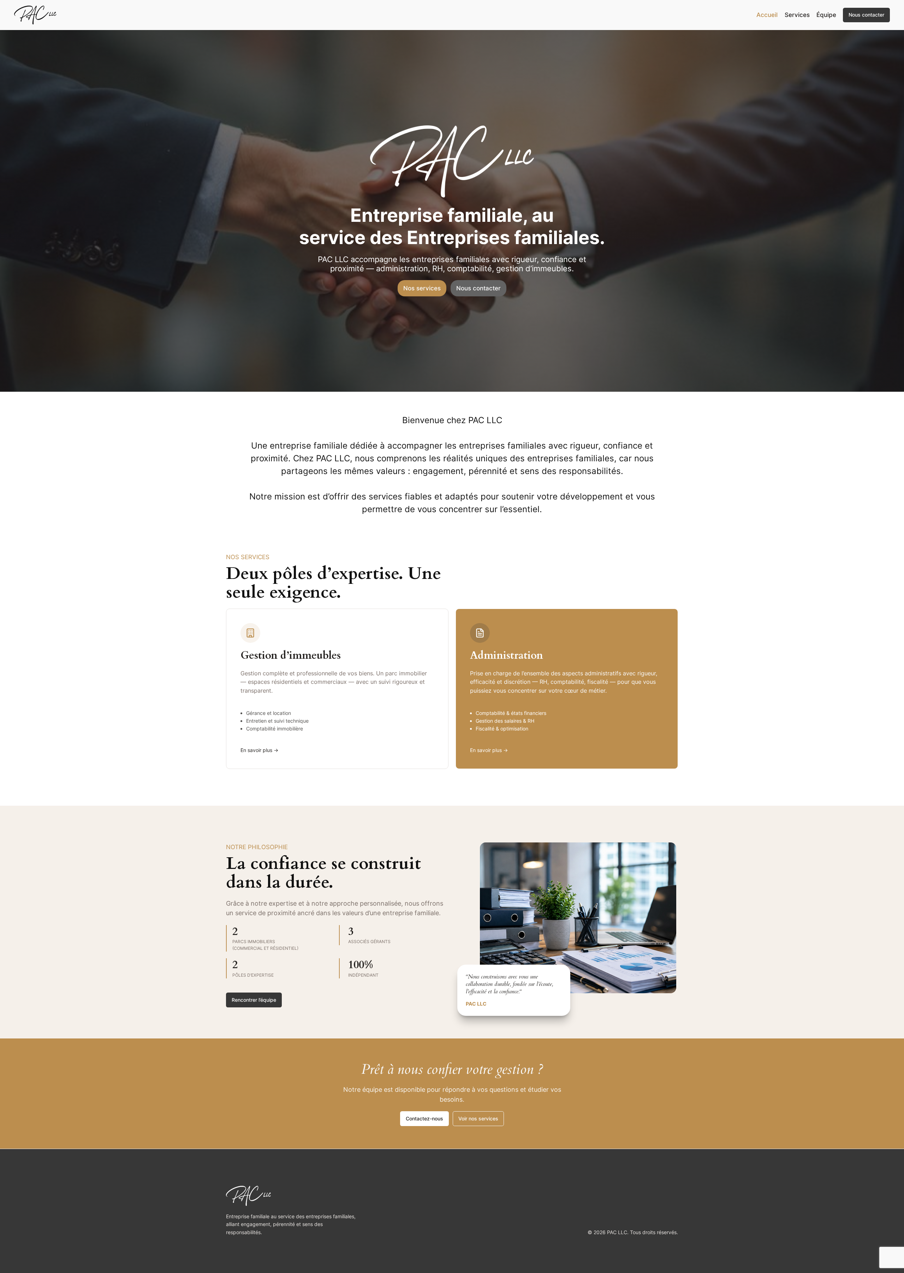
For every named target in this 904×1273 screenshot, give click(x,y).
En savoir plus (256, 750)
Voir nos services (478, 1118)
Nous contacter (866, 15)
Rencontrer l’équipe (254, 1000)
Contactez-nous (424, 1118)
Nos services (422, 288)
